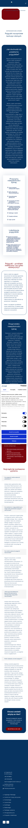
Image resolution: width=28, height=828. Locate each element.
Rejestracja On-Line (14, 729)
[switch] (24, 417)
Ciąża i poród (12, 219)
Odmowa (14, 441)
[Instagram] (7, 822)
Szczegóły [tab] (12, 389)
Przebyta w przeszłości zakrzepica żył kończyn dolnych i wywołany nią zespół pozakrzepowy (14, 208)
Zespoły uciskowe (13, 216)
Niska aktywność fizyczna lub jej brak (14, 192)
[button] (14, 188)
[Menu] (25, 3)
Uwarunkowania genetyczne (13, 197)
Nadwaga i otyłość (13, 213)
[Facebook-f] (4, 822)
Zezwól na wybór (14, 436)
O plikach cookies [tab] (22, 389)
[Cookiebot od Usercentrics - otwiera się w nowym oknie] (20, 386)
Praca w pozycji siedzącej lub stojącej (14, 188)
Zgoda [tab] (4, 389)
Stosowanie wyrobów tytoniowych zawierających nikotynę (13, 202)
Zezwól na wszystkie (14, 432)
